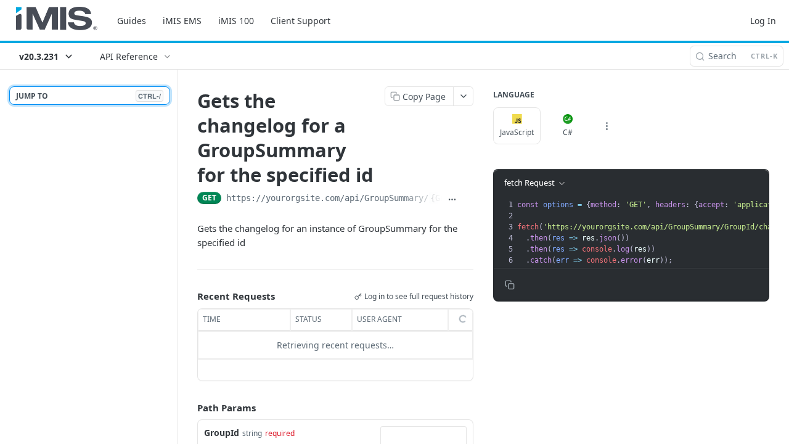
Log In (763, 21)
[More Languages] (606, 126)
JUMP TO (88, 96)
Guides (131, 21)
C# (568, 132)
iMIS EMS (182, 21)
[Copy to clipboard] (468, 199)
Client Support (300, 21)
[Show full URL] (452, 199)
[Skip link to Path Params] (188, 407)
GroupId (221, 432)
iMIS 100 (236, 21)
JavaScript (517, 132)
